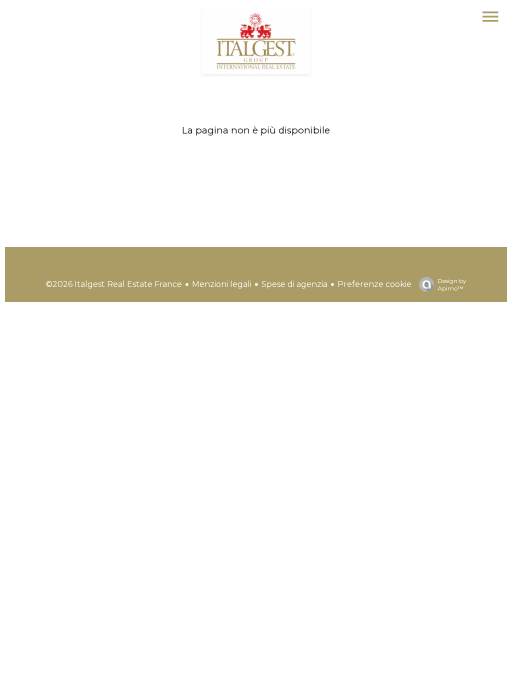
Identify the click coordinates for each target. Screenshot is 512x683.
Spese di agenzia (295, 284)
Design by (452, 284)
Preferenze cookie (375, 284)
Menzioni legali (222, 284)
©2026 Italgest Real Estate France (114, 284)
